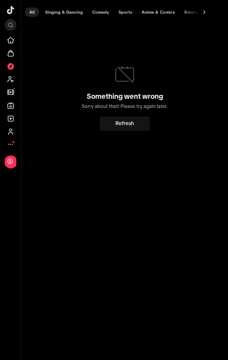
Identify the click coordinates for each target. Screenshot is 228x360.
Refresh (124, 123)
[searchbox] (10, 25)
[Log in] (10, 161)
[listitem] (11, 40)
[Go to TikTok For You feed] (11, 10)
